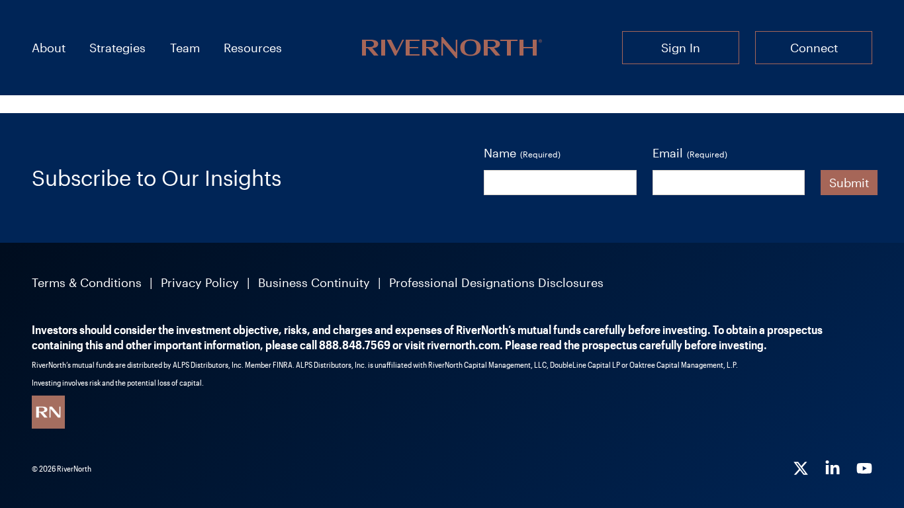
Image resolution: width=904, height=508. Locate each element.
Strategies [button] (117, 47)
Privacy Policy (200, 282)
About (49, 47)
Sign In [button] (680, 47)
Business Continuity (314, 282)
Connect (814, 47)
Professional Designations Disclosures (496, 282)
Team (185, 47)
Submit (849, 182)
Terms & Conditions (87, 282)
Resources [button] (253, 47)
